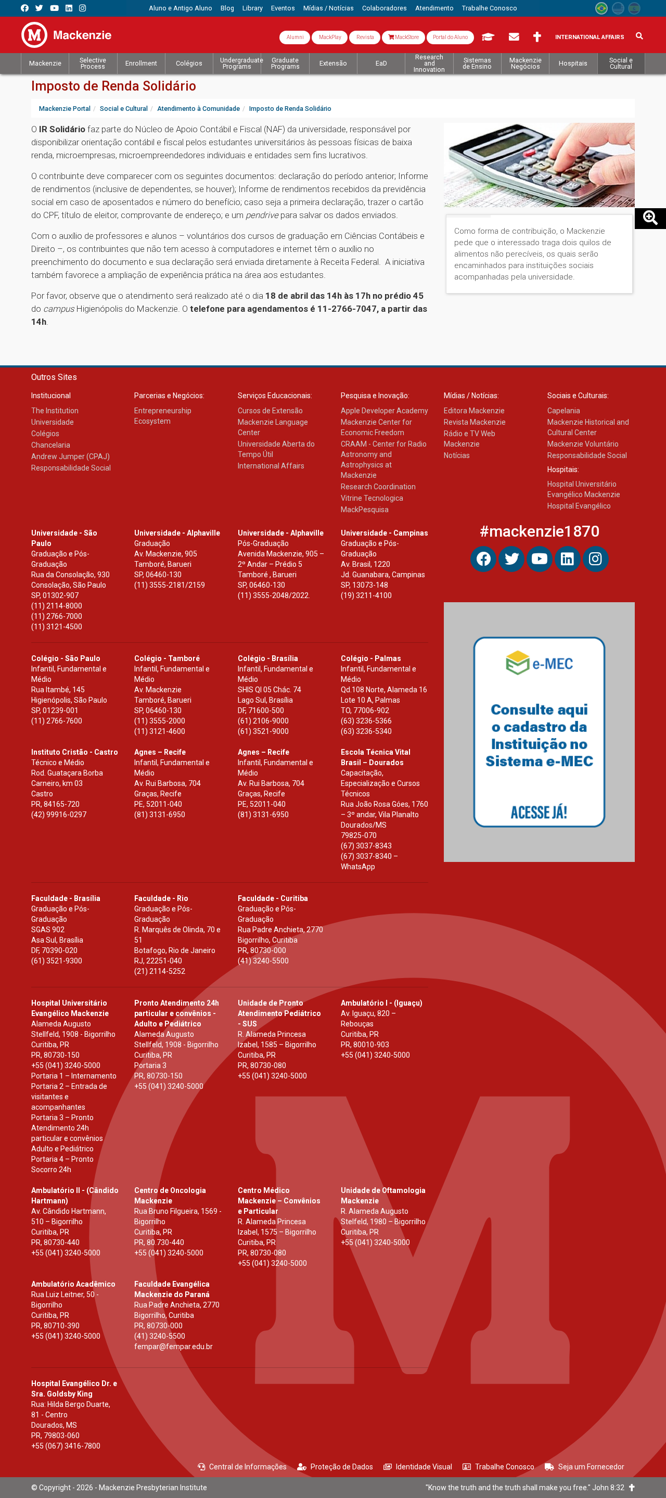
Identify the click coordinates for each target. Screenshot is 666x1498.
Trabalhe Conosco (504, 1467)
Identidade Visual (424, 1467)
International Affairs (589, 37)
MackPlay (329, 37)
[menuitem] (180, 8)
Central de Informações (248, 1467)
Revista (364, 37)
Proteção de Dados (342, 1467)
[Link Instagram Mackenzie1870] (82, 8)
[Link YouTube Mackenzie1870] (54, 8)
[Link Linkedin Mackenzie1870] (69, 8)
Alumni (295, 37)
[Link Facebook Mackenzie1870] (24, 8)
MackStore (406, 37)
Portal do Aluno (450, 37)
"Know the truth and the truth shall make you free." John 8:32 (527, 1487)
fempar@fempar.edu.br (173, 1346)
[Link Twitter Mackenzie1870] (39, 8)
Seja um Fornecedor (591, 1467)
